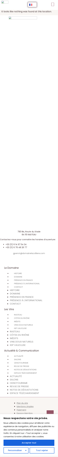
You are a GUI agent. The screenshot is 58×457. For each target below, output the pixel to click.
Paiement (21, 409)
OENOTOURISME (21, 363)
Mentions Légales (25, 406)
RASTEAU (18, 314)
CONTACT (18, 287)
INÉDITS (17, 321)
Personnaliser (15, 450)
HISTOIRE (18, 273)
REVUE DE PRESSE (21, 366)
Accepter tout (29, 442)
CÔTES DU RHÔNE (22, 318)
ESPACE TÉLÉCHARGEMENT (25, 373)
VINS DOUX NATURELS (23, 325)
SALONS (17, 359)
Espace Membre (25, 413)
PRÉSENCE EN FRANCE (23, 280)
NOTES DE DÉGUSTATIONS (25, 369)
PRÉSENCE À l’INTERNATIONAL (27, 283)
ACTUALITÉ (18, 356)
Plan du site (22, 403)
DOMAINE (18, 276)
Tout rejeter (42, 450)
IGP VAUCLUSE (20, 328)
